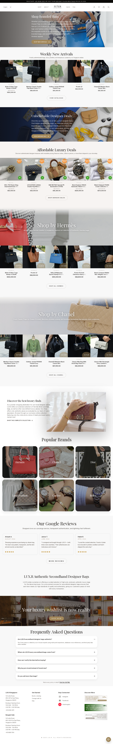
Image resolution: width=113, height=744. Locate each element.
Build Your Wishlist (41, 38)
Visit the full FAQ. (65, 682)
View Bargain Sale (40, 136)
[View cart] (103, 7)
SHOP (39, 7)
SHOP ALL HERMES (56, 286)
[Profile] (94, 7)
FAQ (74, 7)
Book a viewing (36, 696)
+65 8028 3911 (40, 1)
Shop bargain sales (56, 197)
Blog (68, 7)
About (46, 7)
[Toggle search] (108, 7)
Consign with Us (36, 698)
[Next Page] (109, 76)
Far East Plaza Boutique (65, 1)
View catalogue (56, 98)
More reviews (56, 561)
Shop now (56, 618)
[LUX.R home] (57, 7)
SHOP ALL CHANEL (56, 375)
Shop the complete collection (19, 420)
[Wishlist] (99, 7)
